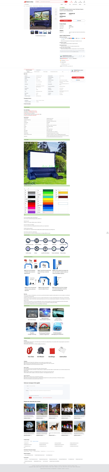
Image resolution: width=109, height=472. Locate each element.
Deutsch (53, 466)
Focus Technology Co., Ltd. (49, 468)
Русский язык (46, 466)
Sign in (84, 2)
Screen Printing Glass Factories (33, 459)
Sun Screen (26, 459)
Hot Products (33, 465)
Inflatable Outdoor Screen (79, 459)
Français (43, 466)
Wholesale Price (56, 465)
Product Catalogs (35, 441)
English (34, 466)
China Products (38, 465)
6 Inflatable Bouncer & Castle (27, 444)
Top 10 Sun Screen (45, 461)
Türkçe (71, 466)
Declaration (63, 468)
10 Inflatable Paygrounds (73, 444)
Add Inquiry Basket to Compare (41, 35)
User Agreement (59, 468)
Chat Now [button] (79, 20)
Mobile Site (73, 465)
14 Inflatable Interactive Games (74, 446)
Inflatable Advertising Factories (43, 459)
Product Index (69, 465)
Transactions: (73, 58)
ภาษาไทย (68, 466)
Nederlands (56, 466)
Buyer (65, 4)
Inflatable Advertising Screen (28, 461)
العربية (59, 466)
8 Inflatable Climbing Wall (42, 444)
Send (30, 397)
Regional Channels (64, 465)
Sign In (61, 66)
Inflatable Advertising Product (53, 459)
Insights (76, 465)
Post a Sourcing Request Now (47, 397)
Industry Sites (60, 465)
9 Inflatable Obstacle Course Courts (59, 444)
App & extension (75, 4)
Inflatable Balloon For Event (37, 461)
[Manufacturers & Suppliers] (28, 2)
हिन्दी (65, 466)
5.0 (74, 71)
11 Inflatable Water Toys (27, 446)
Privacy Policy (67, 468)
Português (40, 466)
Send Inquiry (66, 20)
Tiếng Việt (74, 466)
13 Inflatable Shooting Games (58, 446)
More (24, 462)
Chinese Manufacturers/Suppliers (44, 465)
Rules (84, 4)
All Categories (27, 4)
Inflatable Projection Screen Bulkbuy (54, 461)
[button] (67, 71)
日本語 (64, 466)
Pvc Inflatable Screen (71, 459)
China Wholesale (51, 465)
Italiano (50, 466)
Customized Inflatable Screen (63, 459)
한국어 (61, 466)
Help (70, 4)
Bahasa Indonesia (78, 466)
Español (37, 466)
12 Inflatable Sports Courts (42, 446)
